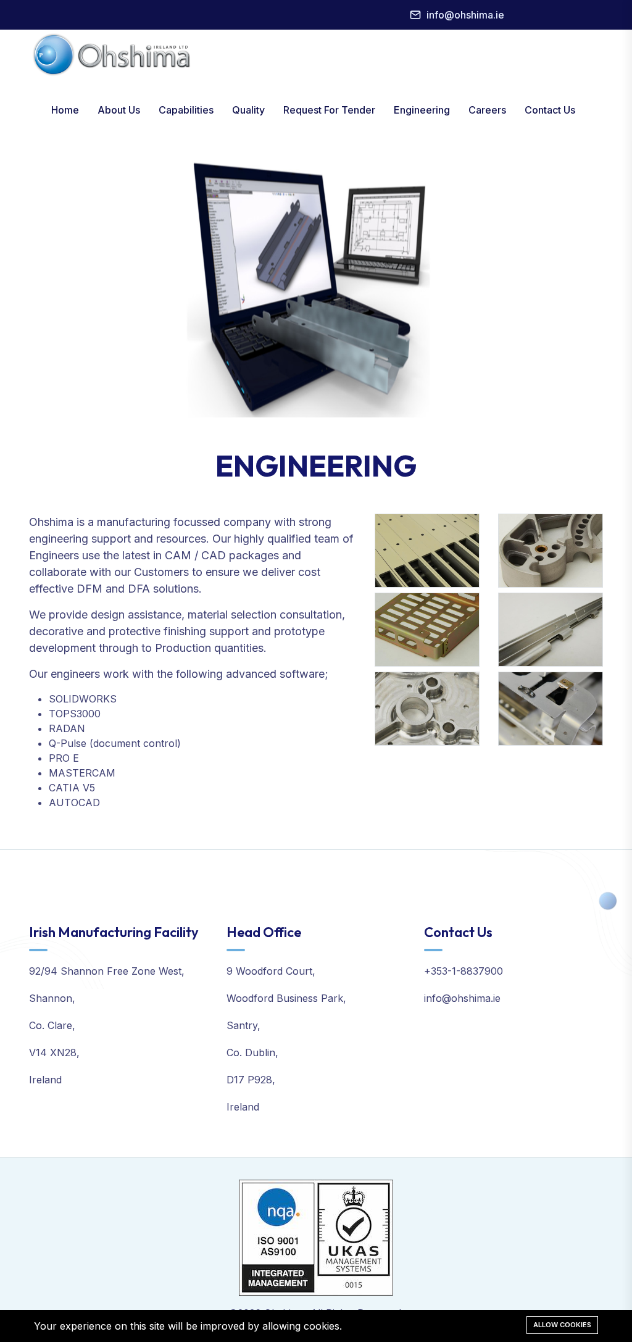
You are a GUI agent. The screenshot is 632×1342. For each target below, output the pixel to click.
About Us (119, 110)
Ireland (45, 1079)
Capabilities (186, 110)
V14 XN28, (54, 1052)
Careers (487, 110)
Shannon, (52, 998)
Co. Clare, (52, 1025)
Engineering (422, 110)
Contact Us (550, 110)
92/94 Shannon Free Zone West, (107, 971)
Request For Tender (329, 110)
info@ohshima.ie (465, 15)
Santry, (243, 1025)
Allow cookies (562, 1324)
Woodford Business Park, (286, 998)
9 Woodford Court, (271, 971)
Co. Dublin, (252, 1052)
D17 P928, (251, 1079)
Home (65, 110)
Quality (248, 110)
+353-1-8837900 (463, 971)
